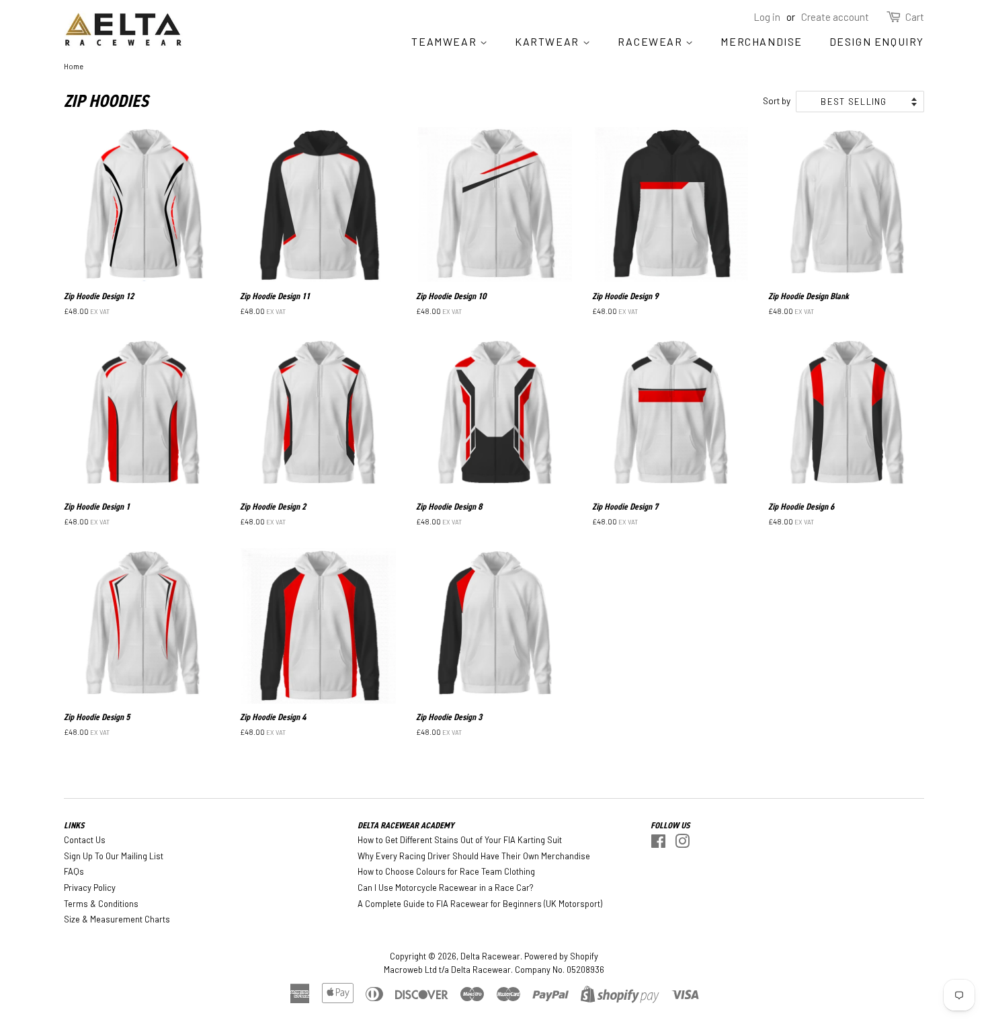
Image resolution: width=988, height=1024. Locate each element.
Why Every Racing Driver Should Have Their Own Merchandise (474, 856)
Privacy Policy (90, 887)
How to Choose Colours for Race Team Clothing (446, 871)
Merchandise (761, 41)
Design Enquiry (876, 41)
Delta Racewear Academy (406, 825)
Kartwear (548, 41)
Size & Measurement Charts (117, 919)
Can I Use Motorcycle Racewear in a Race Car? (446, 887)
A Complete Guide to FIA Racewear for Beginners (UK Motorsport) (480, 903)
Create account (835, 17)
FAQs (74, 871)
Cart (914, 17)
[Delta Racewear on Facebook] (658, 843)
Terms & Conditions (101, 903)
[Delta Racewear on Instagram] (682, 843)
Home (73, 66)
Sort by (776, 100)
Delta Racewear (490, 956)
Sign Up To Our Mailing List (113, 856)
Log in (766, 17)
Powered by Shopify (561, 956)
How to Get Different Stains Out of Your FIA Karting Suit (460, 839)
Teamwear (445, 41)
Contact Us (85, 839)
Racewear (652, 41)
